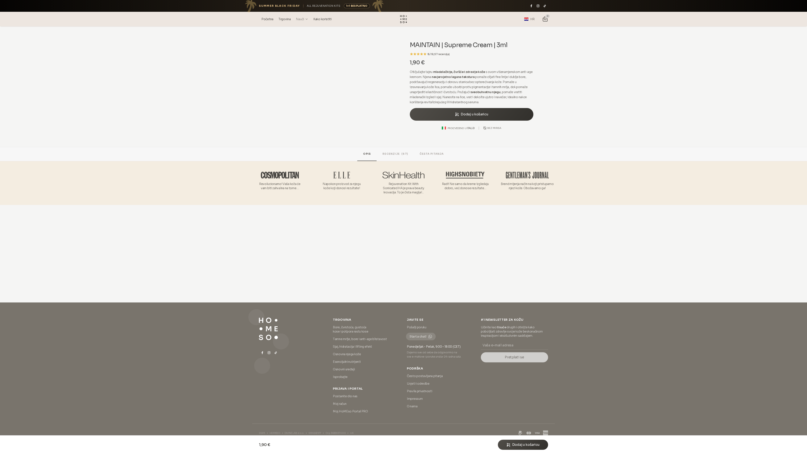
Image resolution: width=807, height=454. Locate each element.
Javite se (415, 320)
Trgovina (342, 320)
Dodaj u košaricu (474, 114)
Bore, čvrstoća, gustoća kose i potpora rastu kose (350, 329)
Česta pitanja (432, 153)
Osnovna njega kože (347, 354)
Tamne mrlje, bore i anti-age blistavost (360, 339)
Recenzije (395, 153)
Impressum (415, 399)
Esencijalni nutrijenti (347, 362)
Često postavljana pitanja (425, 376)
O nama (412, 406)
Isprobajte (340, 377)
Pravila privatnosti (419, 391)
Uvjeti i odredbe (418, 383)
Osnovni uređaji (344, 369)
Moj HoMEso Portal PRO (350, 411)
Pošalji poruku (416, 327)
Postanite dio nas (345, 396)
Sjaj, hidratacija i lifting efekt (352, 346)
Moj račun (339, 404)
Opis (367, 153)
